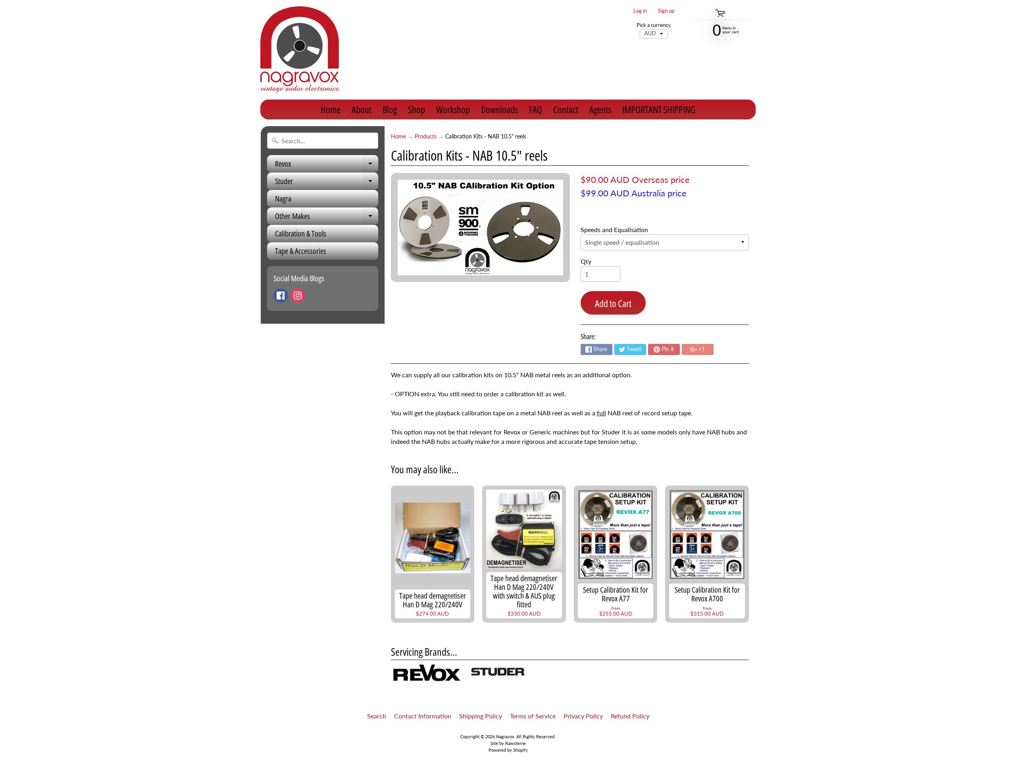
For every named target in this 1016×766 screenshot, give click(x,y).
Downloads (499, 109)
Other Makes (326, 218)
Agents (600, 109)
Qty (586, 261)
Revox (326, 165)
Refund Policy (630, 716)
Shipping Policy (480, 716)
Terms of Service (533, 716)
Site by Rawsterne (508, 743)
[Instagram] (298, 295)
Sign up (666, 10)
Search (376, 716)
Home (331, 109)
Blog (390, 109)
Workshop (453, 109)
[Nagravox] (300, 49)
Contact (565, 109)
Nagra (283, 198)
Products (426, 136)
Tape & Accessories (300, 251)
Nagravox (505, 736)
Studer (326, 183)
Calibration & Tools (300, 233)
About (361, 109)
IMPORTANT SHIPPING (658, 109)
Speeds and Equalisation (614, 229)
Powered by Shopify (508, 750)
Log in (640, 10)
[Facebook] (280, 295)
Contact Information (422, 716)
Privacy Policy (583, 716)
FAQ (535, 109)
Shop (416, 109)
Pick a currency (654, 25)
